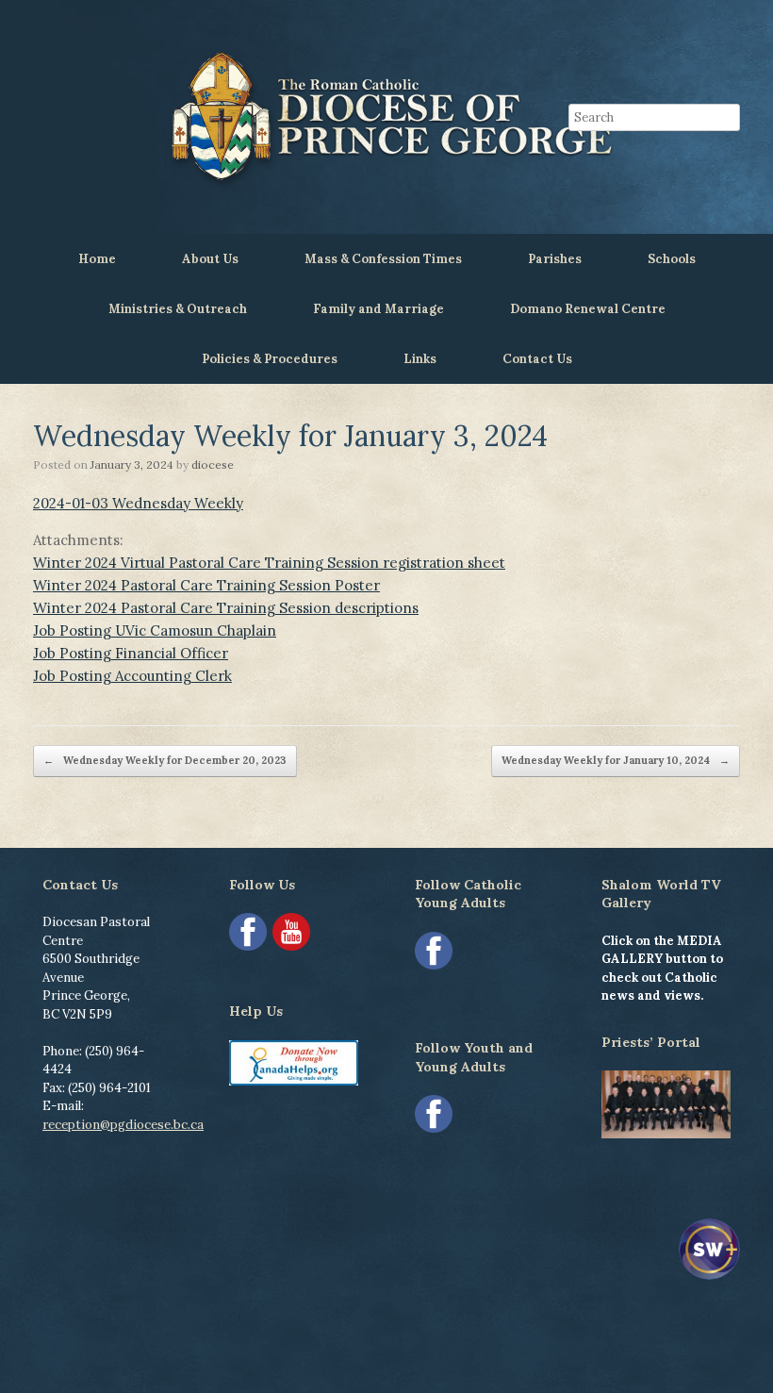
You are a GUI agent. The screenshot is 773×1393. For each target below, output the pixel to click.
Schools (672, 259)
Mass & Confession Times (383, 259)
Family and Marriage (378, 309)
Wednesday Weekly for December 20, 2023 (165, 760)
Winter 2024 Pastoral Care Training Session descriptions (226, 608)
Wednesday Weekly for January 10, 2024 (616, 760)
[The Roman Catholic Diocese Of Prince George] (386, 116)
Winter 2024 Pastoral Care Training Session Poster (206, 585)
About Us (210, 259)
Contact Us (537, 359)
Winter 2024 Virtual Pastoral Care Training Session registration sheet (269, 563)
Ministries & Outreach (177, 309)
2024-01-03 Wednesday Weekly (138, 503)
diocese (212, 464)
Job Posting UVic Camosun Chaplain (154, 630)
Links (419, 359)
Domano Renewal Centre (588, 309)
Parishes (555, 259)
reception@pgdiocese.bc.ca (123, 1125)
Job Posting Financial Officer (130, 653)
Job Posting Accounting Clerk (132, 676)
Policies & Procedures (269, 359)
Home (97, 259)
